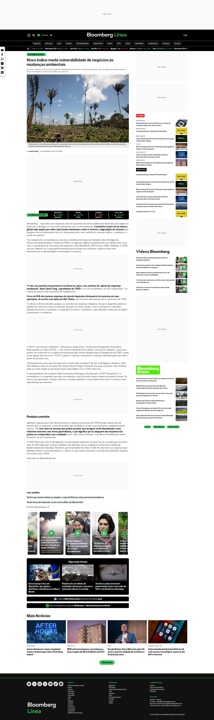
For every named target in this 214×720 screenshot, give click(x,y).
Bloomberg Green (36, 54)
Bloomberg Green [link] (82, 43)
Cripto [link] (128, 43)
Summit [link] (68, 43)
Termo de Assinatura (156, 687)
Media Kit (153, 691)
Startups (111, 693)
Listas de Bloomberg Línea (117, 689)
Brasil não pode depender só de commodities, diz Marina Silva (55, 502)
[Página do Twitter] (34, 684)
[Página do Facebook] (29, 684)
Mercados (112, 687)
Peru (69, 699)
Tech (110, 691)
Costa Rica (71, 707)
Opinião (111, 699)
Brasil (70, 687)
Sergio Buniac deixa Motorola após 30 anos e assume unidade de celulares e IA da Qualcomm (126, 652)
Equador (71, 701)
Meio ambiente (158, 427)
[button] (2, 50)
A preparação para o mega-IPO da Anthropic (151, 131)
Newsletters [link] (139, 43)
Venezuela (71, 695)
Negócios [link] (37, 43)
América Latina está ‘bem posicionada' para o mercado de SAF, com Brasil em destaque (110, 586)
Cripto (111, 703)
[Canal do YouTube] (39, 684)
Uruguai (70, 705)
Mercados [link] (48, 43)
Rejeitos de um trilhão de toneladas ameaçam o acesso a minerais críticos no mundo (77, 586)
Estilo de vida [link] (98, 43)
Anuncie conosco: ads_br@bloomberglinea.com (165, 705)
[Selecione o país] (51, 35)
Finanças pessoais (115, 697)
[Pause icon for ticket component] (28, 48)
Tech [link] (118, 43)
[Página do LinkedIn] (50, 684)
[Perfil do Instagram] (45, 684)
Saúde (111, 701)
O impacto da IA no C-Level (145, 212)
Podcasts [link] (166, 43)
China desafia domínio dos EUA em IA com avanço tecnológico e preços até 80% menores (166, 652)
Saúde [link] (110, 43)
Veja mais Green (77, 561)
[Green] (161, 370)
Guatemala (71, 711)
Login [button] (185, 35)
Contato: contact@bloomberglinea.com (163, 702)
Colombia (71, 693)
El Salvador (71, 709)
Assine (152, 685)
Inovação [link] (177, 43)
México (70, 689)
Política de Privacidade (157, 689)
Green (147, 427)
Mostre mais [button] (107, 662)
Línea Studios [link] (153, 43)
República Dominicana (75, 713)
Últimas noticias (173, 427)
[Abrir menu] (29, 35)
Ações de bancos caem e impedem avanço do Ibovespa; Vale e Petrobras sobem (45, 652)
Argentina (71, 691)
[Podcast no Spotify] (61, 684)
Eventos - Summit (155, 700)
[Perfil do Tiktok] (56, 684)
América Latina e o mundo (76, 685)
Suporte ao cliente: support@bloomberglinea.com (166, 703)
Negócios (112, 685)
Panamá (70, 703)
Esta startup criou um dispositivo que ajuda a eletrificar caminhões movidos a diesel (44, 587)
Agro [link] (59, 43)
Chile (69, 697)
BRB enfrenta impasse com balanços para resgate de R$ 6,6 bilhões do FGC (86, 650)
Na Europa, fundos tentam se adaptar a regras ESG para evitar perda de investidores (65, 497)
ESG (110, 695)
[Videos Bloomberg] (161, 251)
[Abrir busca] (34, 35)
